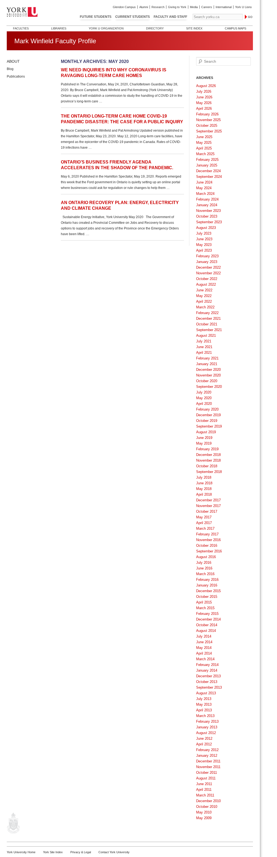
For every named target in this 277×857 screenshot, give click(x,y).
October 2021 (206, 324)
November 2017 (208, 506)
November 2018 (208, 460)
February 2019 (207, 449)
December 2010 (208, 801)
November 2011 (208, 767)
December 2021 (208, 318)
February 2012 (207, 750)
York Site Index (53, 852)
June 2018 (204, 483)
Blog (10, 69)
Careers (206, 7)
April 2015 (204, 602)
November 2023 (208, 211)
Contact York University (114, 852)
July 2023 (203, 233)
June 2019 (204, 438)
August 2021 (206, 336)
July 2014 (203, 636)
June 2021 (204, 347)
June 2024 (204, 182)
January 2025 (206, 165)
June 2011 (204, 784)
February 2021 (207, 358)
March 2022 (205, 307)
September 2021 (209, 330)
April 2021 (204, 353)
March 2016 (205, 574)
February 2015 (207, 614)
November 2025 (208, 120)
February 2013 (207, 721)
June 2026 (204, 97)
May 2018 (204, 489)
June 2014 (204, 642)
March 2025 (205, 154)
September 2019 (209, 426)
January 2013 (206, 727)
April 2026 (204, 108)
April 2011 (204, 790)
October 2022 (206, 279)
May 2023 (204, 245)
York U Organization (106, 28)
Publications (16, 76)
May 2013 (204, 704)
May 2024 (204, 188)
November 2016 (208, 540)
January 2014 (206, 670)
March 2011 (205, 795)
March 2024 (205, 194)
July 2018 (203, 477)
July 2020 (203, 392)
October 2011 (206, 773)
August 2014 (206, 631)
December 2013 (208, 676)
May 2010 (204, 812)
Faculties (21, 28)
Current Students (132, 17)
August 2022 (206, 284)
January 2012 (206, 755)
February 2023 (207, 256)
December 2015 (208, 591)
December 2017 (208, 500)
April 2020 (204, 404)
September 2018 (209, 472)
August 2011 (206, 778)
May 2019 (204, 443)
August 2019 (206, 432)
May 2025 (204, 143)
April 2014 (204, 653)
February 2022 (207, 313)
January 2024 (206, 205)
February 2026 (207, 114)
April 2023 (204, 250)
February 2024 (207, 199)
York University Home (21, 852)
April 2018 (204, 494)
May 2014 (204, 648)
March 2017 (205, 528)
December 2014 (208, 619)
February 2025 (207, 160)
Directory (155, 28)
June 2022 (204, 290)
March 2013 (205, 716)
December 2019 (208, 415)
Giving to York (177, 7)
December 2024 (208, 171)
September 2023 (209, 222)
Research (157, 7)
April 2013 (204, 710)
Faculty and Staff (170, 17)
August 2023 (206, 228)
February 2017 (207, 534)
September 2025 (209, 131)
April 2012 (204, 744)
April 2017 (204, 523)
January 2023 (206, 262)
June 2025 (204, 137)
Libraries (58, 28)
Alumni (143, 7)
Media (194, 7)
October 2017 (206, 511)
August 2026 (206, 86)
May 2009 (204, 818)
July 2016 (203, 563)
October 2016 (206, 545)
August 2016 (206, 557)
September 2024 (209, 177)
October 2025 (206, 126)
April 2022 (204, 301)
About (13, 61)
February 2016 (207, 580)
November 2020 (208, 375)
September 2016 (209, 551)
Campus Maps (235, 28)
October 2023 (206, 216)
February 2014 (207, 665)
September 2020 (209, 387)
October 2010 (206, 807)
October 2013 (206, 682)
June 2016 (204, 568)
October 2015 (206, 597)
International (224, 7)
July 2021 (203, 341)
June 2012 (204, 738)
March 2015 (205, 608)
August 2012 (206, 733)
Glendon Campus (124, 7)
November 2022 (208, 273)
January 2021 (206, 364)
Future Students (95, 17)
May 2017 (204, 517)
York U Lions (243, 7)
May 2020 (204, 398)
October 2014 (206, 625)
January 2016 (206, 585)
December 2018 (208, 455)
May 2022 (204, 296)
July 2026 (203, 91)
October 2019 (206, 421)
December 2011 (208, 761)
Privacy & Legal (80, 852)
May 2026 (204, 103)
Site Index (194, 28)
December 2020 (208, 370)
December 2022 (208, 267)
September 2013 (209, 687)
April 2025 (204, 148)
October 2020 (206, 381)
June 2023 (204, 239)
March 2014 (205, 659)
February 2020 (207, 409)
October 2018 (206, 466)
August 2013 (206, 693)
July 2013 (203, 699)
